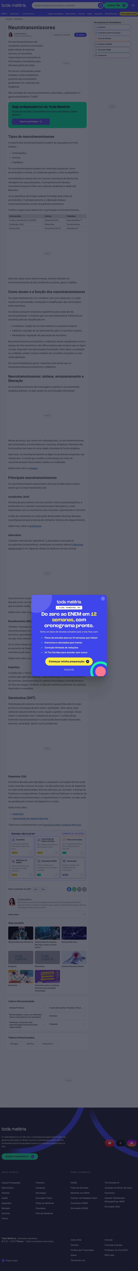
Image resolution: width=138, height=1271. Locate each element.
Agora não (69, 669)
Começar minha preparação (66, 661)
